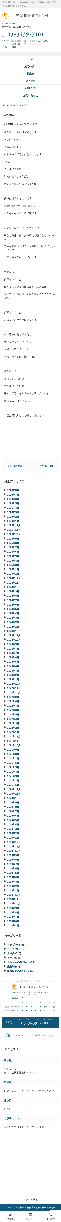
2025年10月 (14, 534)
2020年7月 (13, 811)
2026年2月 (13, 516)
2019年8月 (13, 859)
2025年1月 (13, 573)
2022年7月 (13, 705)
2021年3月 (13, 776)
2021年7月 (13, 758)
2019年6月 (13, 868)
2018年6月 (13, 921)
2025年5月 (13, 556)
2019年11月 (14, 846)
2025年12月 (14, 525)
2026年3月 (13, 512)
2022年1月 (13, 732)
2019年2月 (13, 886)
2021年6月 (13, 763)
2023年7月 (13, 653)
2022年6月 (13, 710)
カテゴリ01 (13, 944)
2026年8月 (13, 490)
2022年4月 (13, 719)
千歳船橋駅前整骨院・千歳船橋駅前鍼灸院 (34, 1207)
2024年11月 (14, 582)
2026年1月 (13, 521)
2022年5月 (13, 714)
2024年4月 (13, 613)
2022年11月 (14, 688)
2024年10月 (14, 587)
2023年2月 (13, 675)
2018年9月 (13, 908)
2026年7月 (13, 494)
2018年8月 (13, 912)
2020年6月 (13, 815)
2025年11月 (14, 530)
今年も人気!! (46, 465)
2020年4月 (13, 824)
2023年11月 (14, 635)
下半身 (11, 957)
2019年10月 (14, 851)
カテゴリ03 (13, 949)
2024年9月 (13, 591)
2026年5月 (13, 503)
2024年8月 (13, 595)
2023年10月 (14, 639)
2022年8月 (13, 701)
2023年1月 (13, 679)
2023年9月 (13, 644)
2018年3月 (13, 925)
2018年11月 (14, 899)
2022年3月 (13, 723)
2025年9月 (13, 538)
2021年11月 (14, 741)
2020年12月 (14, 789)
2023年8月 (13, 648)
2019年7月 (13, 864)
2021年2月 (13, 780)
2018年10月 (14, 903)
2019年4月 (13, 877)
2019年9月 (13, 855)
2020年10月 (14, 798)
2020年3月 (13, 829)
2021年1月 (13, 785)
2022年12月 (14, 683)
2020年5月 (13, 820)
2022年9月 (13, 697)
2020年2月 (13, 833)
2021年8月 (13, 754)
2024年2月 (13, 622)
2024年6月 (13, 604)
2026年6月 (13, 499)
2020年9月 (13, 802)
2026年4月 (13, 508)
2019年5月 (13, 873)
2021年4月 (13, 771)
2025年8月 (13, 543)
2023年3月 (13, 670)
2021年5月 (13, 767)
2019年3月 (13, 881)
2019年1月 (13, 890)
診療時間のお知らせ (18, 971)
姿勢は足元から (16, 465)
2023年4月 (13, 666)
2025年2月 (13, 569)
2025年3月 (13, 565)
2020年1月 (13, 837)
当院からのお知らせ (18, 962)
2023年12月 (14, 631)
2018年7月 (13, 917)
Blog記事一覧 (13, 105)
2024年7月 (13, 600)
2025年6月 (13, 551)
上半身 (33, 124)
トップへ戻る (30, 1199)
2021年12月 (14, 736)
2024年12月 (14, 578)
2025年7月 (13, 547)
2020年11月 (14, 793)
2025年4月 (13, 560)
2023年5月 (13, 661)
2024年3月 (13, 617)
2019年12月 (14, 842)
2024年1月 (13, 626)
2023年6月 (13, 657)
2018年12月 (14, 895)
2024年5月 (13, 609)
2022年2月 (13, 727)
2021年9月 (13, 749)
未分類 (11, 966)
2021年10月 (14, 745)
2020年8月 (13, 807)
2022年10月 (14, 692)
